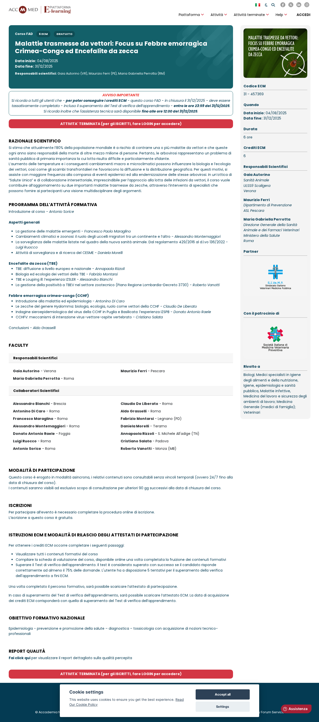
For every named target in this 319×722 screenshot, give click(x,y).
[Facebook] (282, 4)
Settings (222, 707)
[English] (258, 4)
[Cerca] (273, 5)
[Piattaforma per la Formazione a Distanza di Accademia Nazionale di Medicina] (40, 9)
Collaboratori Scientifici (36, 390)
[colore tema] (266, 5)
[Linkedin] (298, 4)
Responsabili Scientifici (35, 358)
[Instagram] (306, 4)
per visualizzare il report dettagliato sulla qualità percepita (70, 657)
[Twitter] (290, 4)
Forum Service (272, 712)
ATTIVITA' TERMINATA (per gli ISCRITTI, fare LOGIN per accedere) (121, 123)
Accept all (223, 694)
